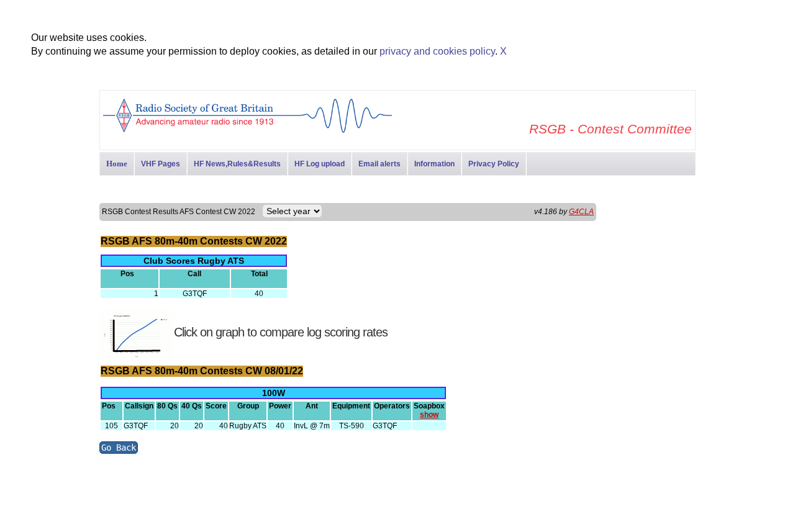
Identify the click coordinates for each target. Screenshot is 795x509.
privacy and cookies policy (437, 51)
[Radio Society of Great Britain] (247, 131)
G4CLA (581, 211)
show (429, 414)
